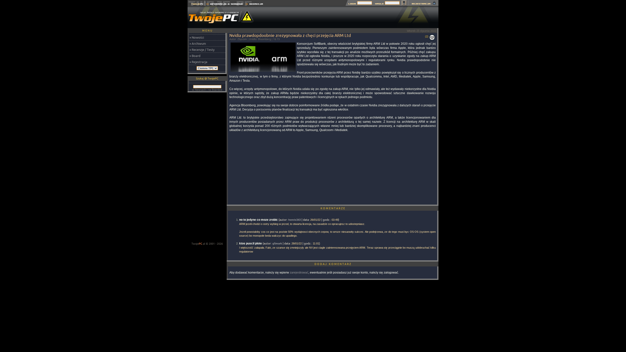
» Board (195, 55)
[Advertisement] (349, 17)
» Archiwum (198, 43)
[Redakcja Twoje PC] (254, 4)
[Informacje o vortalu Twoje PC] (224, 4)
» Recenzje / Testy (202, 49)
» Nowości (197, 37)
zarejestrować (299, 272)
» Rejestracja (198, 62)
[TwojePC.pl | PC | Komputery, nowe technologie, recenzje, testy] (196, 4)
